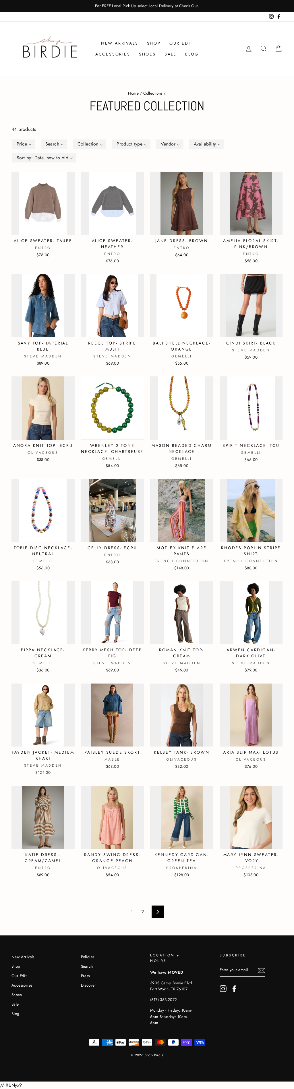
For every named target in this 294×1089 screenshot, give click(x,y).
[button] (23, 144)
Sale (171, 54)
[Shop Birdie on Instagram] (223, 988)
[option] (147, 6)
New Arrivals (119, 43)
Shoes (147, 54)
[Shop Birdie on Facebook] (234, 988)
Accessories (112, 54)
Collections (152, 93)
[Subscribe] (261, 970)
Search (87, 966)
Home (133, 93)
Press (85, 976)
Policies (87, 957)
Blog (192, 54)
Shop (154, 43)
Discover (88, 985)
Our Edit (181, 43)
